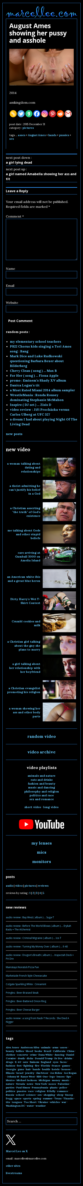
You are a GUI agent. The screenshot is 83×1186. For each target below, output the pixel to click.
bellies (20, 1051)
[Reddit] (60, 113)
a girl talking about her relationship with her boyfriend (24, 668)
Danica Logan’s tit (24, 385)
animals (46, 1047)
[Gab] (28, 113)
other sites (13, 1166)
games (66, 1065)
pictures (28, 128)
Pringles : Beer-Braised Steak (22, 992)
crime (33, 1054)
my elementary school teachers (35, 341)
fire (37, 1065)
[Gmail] (68, 113)
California (59, 1051)
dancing (59, 1054)
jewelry (29, 1072)
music (65, 1080)
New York (41, 1083)
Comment (15, 216)
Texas (58, 1098)
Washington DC (15, 1105)
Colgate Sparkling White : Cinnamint (26, 984)
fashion (10, 1065)
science (31, 1094)
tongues (17, 1102)
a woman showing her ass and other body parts (24, 712)
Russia (10, 1094)
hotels (56, 1069)
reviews (43, 885)
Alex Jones (12, 1047)
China (70, 1051)
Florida (45, 1065)
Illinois (10, 1072)
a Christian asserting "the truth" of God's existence (25, 512)
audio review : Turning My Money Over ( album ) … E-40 (37, 946)
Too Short (30, 1102)
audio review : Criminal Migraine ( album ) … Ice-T (33, 938)
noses (52, 1083)
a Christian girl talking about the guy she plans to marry (23, 645)
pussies (64, 135)
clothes (10, 1054)
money (56, 1080)
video (19, 885)
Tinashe (68, 1098)
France (56, 1065)
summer (48, 1098)
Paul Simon (23, 1087)
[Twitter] (21, 113)
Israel (19, 1072)
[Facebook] (36, 113)
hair (28, 1069)
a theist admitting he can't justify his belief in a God (24, 490)
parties (10, 1087)
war (64, 1102)
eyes (55, 1061)
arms (55, 1047)
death (21, 1058)
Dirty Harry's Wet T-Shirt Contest (25, 601)
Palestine (63, 1083)
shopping (49, 1094)
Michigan (44, 1080)
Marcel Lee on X (17, 1151)
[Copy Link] (13, 113)
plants (54, 1087)
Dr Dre (58, 1058)
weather (41, 1105)
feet (19, 1065)
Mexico (10, 1080)
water (30, 1105)
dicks (30, 1058)
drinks (68, 1058)
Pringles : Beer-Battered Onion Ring (26, 1001)
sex (11, 139)
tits (8, 1102)
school (20, 1094)
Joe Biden (56, 1072)
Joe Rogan (70, 1072)
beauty (10, 1051)
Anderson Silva (30, 1047)
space (17, 1098)
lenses (61, 1076)
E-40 (18, 1061)
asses (21, 135)
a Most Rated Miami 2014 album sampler (42, 390)
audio (9, 885)
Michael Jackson (27, 1080)
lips (68, 1076)
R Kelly (51, 1091)
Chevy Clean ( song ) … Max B (33, 371)
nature (10, 1083)
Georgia (11, 1069)
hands (52, 135)
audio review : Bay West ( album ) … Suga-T (30, 917)
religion (40, 1091)
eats (25, 1061)
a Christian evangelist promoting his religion (23, 690)
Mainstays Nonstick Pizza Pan (22, 967)
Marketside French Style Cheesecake (26, 975)
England (46, 1061)
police (63, 1087)
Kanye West (28, 1076)
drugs (9, 1061)
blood (29, 1051)
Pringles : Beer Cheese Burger (23, 1009)
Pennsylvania (40, 1087)
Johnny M (13, 1076)
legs (52, 1076)
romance (62, 1091)
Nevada (20, 1083)
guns (21, 1069)
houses (66, 1069)
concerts (22, 1054)
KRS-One (42, 1076)
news (30, 1083)
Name (10, 269)
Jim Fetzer (42, 1072)
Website (12, 303)
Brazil (47, 1051)
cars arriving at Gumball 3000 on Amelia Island (27, 556)
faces (63, 1061)
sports (27, 1098)
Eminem (34, 1061)
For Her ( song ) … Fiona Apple (34, 375)
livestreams (14, 1173)
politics (10, 1091)
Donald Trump (44, 1058)
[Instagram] (44, 113)
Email (10, 286)
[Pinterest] (52, 113)
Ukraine (43, 1102)
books (38, 1051)
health (46, 1069)
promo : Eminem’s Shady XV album (38, 380)
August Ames (37, 135)
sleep (60, 1094)
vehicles (55, 1102)
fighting (28, 1065)
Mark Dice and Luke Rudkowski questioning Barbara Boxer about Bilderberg (37, 361)
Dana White (45, 1054)
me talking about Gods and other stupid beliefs (23, 534)
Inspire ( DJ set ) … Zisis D (30, 405)
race (31, 1091)
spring (37, 1098)
